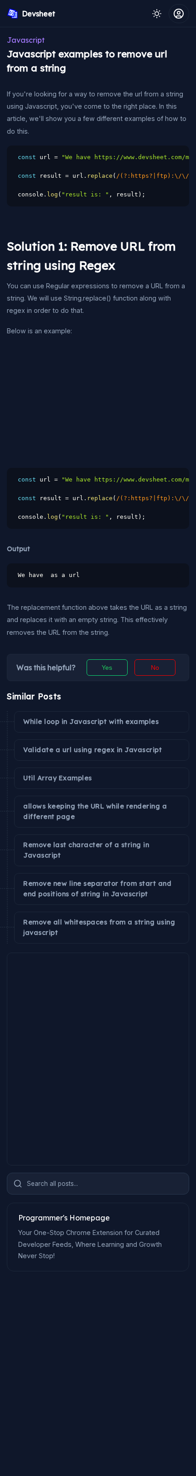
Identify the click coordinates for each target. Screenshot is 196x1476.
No (155, 667)
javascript (26, 40)
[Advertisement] (75, 402)
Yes (107, 667)
